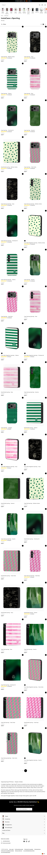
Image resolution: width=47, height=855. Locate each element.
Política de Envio (37, 849)
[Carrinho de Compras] (42, 5)
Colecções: (6, 15)
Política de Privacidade (28, 849)
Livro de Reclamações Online (28, 850)
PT (44, 853)
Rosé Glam (8, 849)
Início (2, 15)
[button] (4, 58)
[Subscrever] (30, 809)
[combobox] (43, 854)
